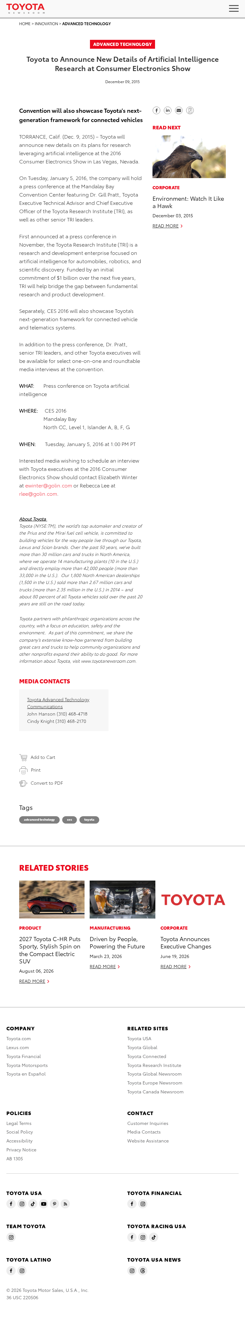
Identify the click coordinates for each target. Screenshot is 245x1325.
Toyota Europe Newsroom (154, 1082)
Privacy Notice (21, 1149)
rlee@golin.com (38, 493)
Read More (165, 225)
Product (30, 928)
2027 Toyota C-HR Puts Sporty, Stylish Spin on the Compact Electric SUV (50, 949)
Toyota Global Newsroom (154, 1073)
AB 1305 (14, 1158)
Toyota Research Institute (154, 1065)
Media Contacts (144, 1131)
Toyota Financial (23, 1056)
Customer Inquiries (147, 1123)
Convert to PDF (47, 783)
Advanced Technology (86, 23)
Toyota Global (142, 1047)
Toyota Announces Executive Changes (186, 942)
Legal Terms (19, 1123)
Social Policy (19, 1131)
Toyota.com (18, 1038)
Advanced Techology (39, 819)
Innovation (46, 23)
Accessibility (19, 1140)
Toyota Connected (146, 1056)
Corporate (166, 187)
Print (36, 770)
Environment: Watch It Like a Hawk (188, 201)
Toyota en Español (26, 1073)
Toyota (89, 819)
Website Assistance (148, 1140)
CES (69, 819)
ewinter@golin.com (48, 485)
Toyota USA (139, 1038)
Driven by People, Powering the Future (117, 942)
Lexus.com (17, 1047)
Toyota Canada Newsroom (155, 1091)
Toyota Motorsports (27, 1065)
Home (25, 23)
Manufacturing (110, 928)
